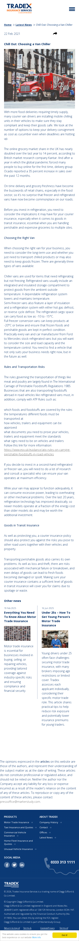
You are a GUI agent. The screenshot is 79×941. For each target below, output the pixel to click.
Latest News (24, 25)
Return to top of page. (12, 930)
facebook (7, 865)
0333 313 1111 (63, 862)
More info (36, 937)
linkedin (22, 865)
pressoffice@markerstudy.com (20, 802)
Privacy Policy (51, 930)
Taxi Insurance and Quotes (18, 827)
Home (8, 25)
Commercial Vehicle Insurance (15, 834)
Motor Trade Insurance (16, 822)
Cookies (44, 927)
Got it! (64, 935)
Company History (49, 822)
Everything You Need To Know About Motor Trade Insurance (20, 617)
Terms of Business (64, 930)
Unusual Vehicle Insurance (18, 849)
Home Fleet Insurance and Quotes (18, 842)
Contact (44, 827)
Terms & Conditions (28, 930)
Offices (43, 832)
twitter (14, 865)
